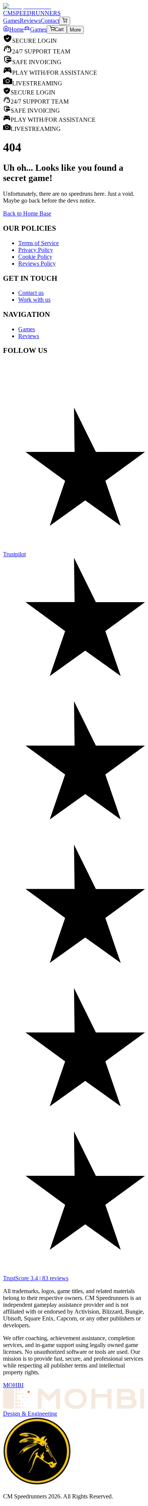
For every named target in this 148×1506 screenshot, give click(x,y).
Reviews (28, 336)
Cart (59, 30)
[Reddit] (74, 381)
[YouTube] (74, 388)
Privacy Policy (35, 250)
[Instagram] (74, 411)
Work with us (34, 299)
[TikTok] (74, 404)
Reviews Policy (37, 263)
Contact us (31, 293)
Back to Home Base (27, 213)
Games (38, 29)
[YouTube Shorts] (74, 396)
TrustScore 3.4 (35, 1278)
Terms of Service (38, 243)
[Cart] (64, 21)
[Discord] (74, 373)
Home (16, 29)
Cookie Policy (35, 256)
